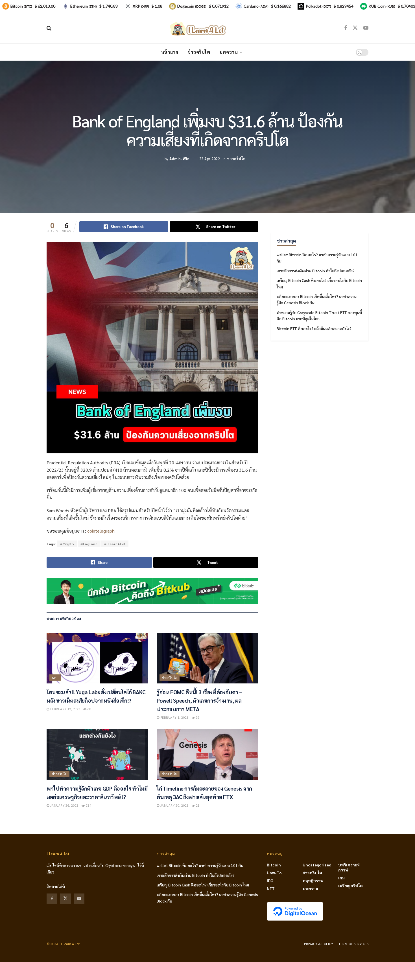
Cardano (256, 6)
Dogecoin (191, 6)
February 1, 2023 (173, 717)
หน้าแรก (169, 52)
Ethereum (83, 6)
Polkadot (318, 6)
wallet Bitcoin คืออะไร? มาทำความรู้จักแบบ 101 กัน (200, 865)
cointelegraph (101, 531)
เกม (341, 877)
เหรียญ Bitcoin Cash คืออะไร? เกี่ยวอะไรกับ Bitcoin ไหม (203, 884)
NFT (55, 678)
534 (88, 805)
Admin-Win (179, 158)
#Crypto (67, 544)
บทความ (228, 52)
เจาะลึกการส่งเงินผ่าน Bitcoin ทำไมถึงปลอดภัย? (316, 270)
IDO (270, 880)
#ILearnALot (115, 544)
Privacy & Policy (318, 943)
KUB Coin (381, 6)
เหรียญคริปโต (350, 885)
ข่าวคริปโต (198, 52)
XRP (141, 6)
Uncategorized (317, 864)
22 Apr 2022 (209, 158)
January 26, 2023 (63, 805)
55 (197, 717)
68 (89, 709)
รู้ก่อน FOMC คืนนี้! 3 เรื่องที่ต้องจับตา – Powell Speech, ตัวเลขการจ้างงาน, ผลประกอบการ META (199, 700)
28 (197, 805)
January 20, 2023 (173, 805)
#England (89, 544)
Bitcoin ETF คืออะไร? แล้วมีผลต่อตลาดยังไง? (314, 328)
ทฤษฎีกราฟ (313, 880)
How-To (274, 872)
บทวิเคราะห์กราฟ (349, 867)
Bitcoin (274, 864)
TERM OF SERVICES (353, 943)
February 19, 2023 (64, 709)
